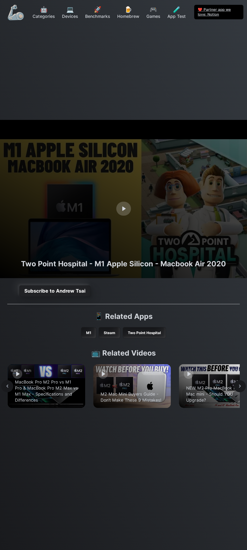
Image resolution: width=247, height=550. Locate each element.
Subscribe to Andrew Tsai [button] (54, 291)
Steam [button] (109, 332)
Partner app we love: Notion (214, 12)
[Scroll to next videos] (240, 386)
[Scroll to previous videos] (7, 386)
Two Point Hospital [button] (144, 332)
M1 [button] (88, 332)
